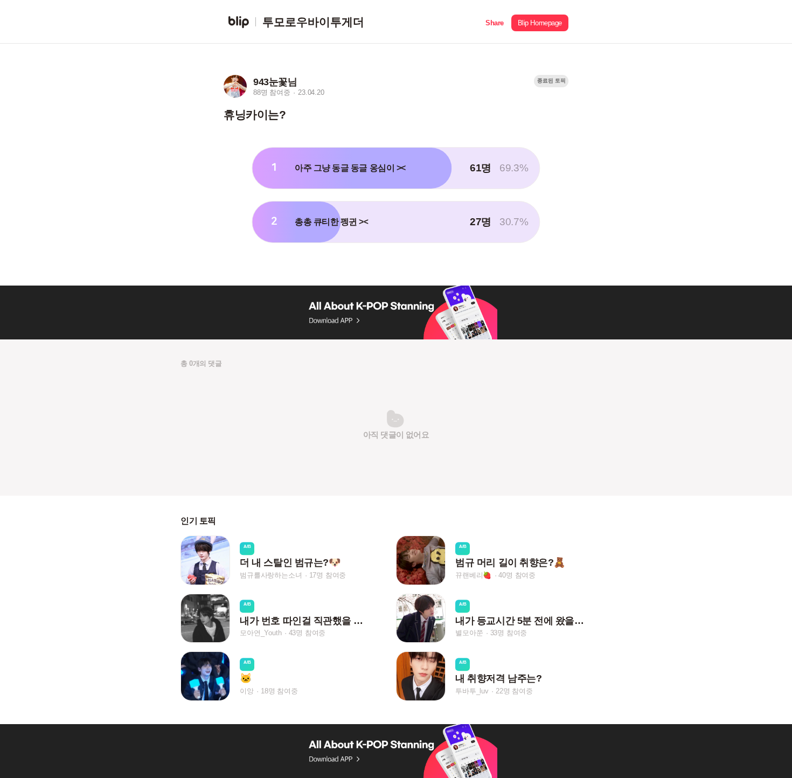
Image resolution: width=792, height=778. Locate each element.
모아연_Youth (260, 633)
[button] (494, 22)
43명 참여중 (307, 633)
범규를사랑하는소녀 (271, 575)
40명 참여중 (517, 575)
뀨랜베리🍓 (473, 575)
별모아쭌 (469, 633)
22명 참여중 (514, 691)
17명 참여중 (327, 575)
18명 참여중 (279, 691)
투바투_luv (472, 691)
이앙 (247, 691)
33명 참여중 (508, 633)
